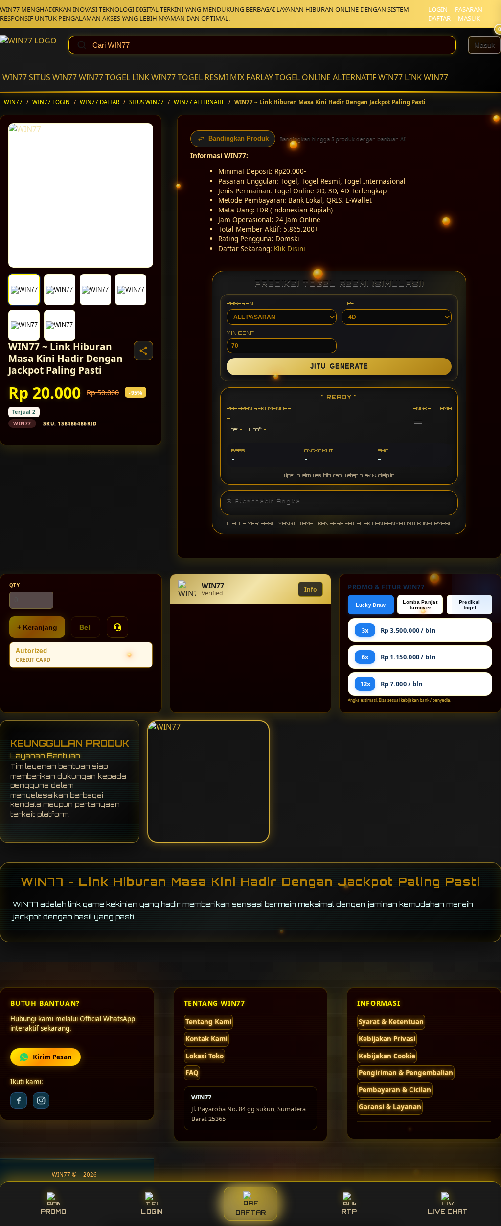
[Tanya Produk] (117, 627)
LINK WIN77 (154, 77)
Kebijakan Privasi (387, 1039)
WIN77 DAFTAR (99, 102)
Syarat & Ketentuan (391, 1021)
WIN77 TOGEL (104, 77)
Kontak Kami (206, 1039)
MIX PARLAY (251, 77)
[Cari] (82, 45)
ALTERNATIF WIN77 (368, 77)
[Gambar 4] (130, 289)
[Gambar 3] (95, 289)
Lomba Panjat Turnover (420, 604)
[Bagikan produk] (143, 350)
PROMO (53, 1211)
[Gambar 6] (59, 325)
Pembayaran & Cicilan (395, 1089)
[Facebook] (18, 1100)
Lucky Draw (371, 605)
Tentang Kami (208, 1021)
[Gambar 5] (24, 325)
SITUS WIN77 (53, 77)
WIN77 (14, 77)
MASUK (469, 18)
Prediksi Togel (469, 604)
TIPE (348, 303)
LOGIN (438, 9)
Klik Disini (289, 248)
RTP (349, 1211)
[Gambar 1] (24, 289)
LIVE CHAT (448, 1211)
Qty (14, 585)
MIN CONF (240, 333)
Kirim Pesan (52, 1057)
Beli (85, 627)
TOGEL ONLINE (303, 77)
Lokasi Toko (204, 1056)
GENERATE (339, 366)
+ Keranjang (37, 627)
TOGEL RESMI (203, 77)
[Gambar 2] (59, 289)
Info (310, 589)
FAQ (192, 1072)
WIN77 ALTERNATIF (199, 102)
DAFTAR (439, 18)
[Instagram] (41, 1100)
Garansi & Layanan (390, 1106)
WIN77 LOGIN (51, 102)
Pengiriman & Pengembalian (406, 1072)
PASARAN (468, 9)
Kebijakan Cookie (387, 1056)
